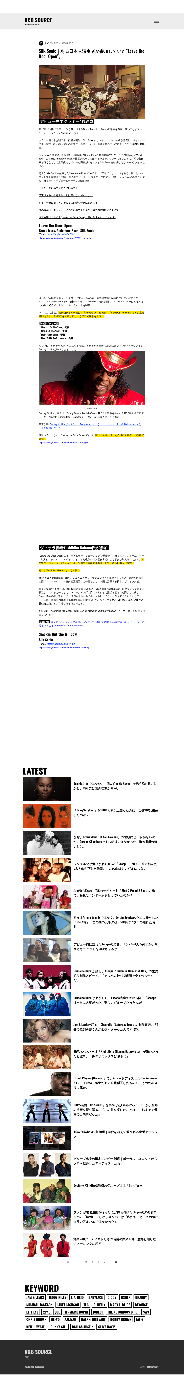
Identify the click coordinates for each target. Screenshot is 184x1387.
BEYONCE (141, 1304)
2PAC (46, 1312)
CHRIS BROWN (36, 1319)
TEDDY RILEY (57, 1297)
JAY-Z (139, 1319)
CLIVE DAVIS (106, 1326)
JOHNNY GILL (58, 1326)
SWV (146, 1312)
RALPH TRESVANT (93, 1319)
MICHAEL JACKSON (39, 1304)
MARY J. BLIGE (120, 1304)
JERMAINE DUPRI (76, 1312)
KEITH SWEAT (35, 1326)
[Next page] (110, 1262)
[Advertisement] (92, 6)
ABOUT (142, 1366)
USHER (126, 1297)
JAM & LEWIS (35, 1297)
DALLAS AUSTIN (82, 1326)
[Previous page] (73, 1262)
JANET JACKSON (68, 1304)
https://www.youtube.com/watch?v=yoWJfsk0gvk (63, 442)
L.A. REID (77, 1297)
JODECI (98, 1312)
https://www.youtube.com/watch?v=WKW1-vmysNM (65, 238)
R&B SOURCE (38, 20)
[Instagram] (27, 1358)
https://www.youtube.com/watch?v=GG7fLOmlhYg (64, 647)
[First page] (67, 1262)
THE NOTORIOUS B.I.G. (122, 1312)
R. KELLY (99, 1304)
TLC (86, 1304)
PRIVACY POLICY (153, 1366)
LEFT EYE (32, 1312)
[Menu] (156, 21)
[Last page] (116, 1262)
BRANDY (141, 1297)
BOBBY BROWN (120, 1319)
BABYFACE (95, 1297)
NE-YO (55, 1319)
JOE (57, 1312)
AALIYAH (70, 1319)
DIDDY (112, 1297)
